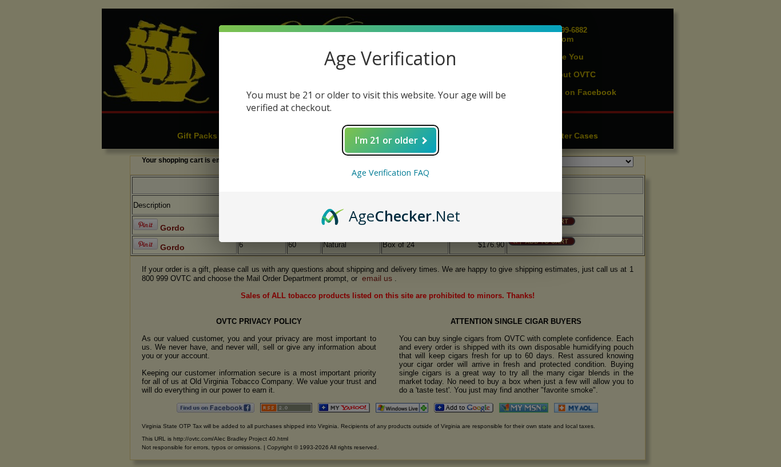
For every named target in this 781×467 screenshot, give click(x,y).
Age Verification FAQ (390, 172)
